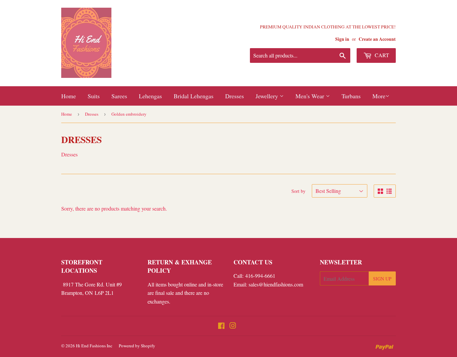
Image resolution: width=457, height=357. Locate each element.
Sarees (119, 96)
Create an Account (377, 39)
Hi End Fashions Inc (94, 346)
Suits (94, 96)
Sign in (342, 39)
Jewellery (268, 96)
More (378, 96)
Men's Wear (310, 96)
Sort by (298, 191)
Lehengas (150, 96)
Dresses (234, 96)
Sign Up (382, 278)
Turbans (351, 96)
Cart (381, 54)
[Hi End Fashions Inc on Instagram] (233, 326)
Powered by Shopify (137, 346)
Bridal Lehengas (193, 96)
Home (68, 96)
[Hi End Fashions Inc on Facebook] (221, 326)
